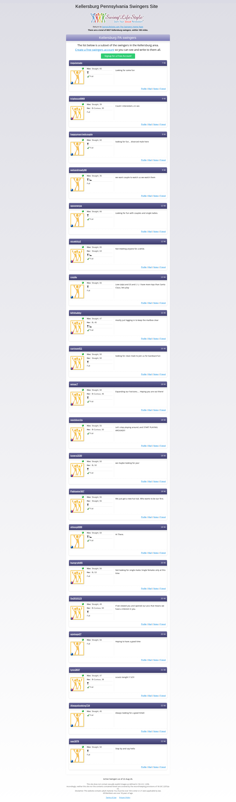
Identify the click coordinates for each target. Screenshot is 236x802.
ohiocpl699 (76, 527)
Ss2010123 (76, 598)
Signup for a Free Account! (118, 56)
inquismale (76, 63)
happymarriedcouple (81, 134)
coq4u (73, 277)
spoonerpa (76, 206)
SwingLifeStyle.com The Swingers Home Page (122, 26)
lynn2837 (75, 670)
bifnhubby (75, 313)
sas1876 (74, 741)
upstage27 (75, 634)
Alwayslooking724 (80, 705)
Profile (144, 89)
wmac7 (74, 384)
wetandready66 (78, 170)
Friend (163, 89)
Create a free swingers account (94, 50)
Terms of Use (111, 797)
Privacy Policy (124, 797)
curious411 (76, 348)
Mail (150, 89)
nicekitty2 (75, 241)
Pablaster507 (77, 491)
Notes (155, 89)
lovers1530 (76, 455)
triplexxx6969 (77, 98)
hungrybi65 (76, 563)
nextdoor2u (76, 420)
